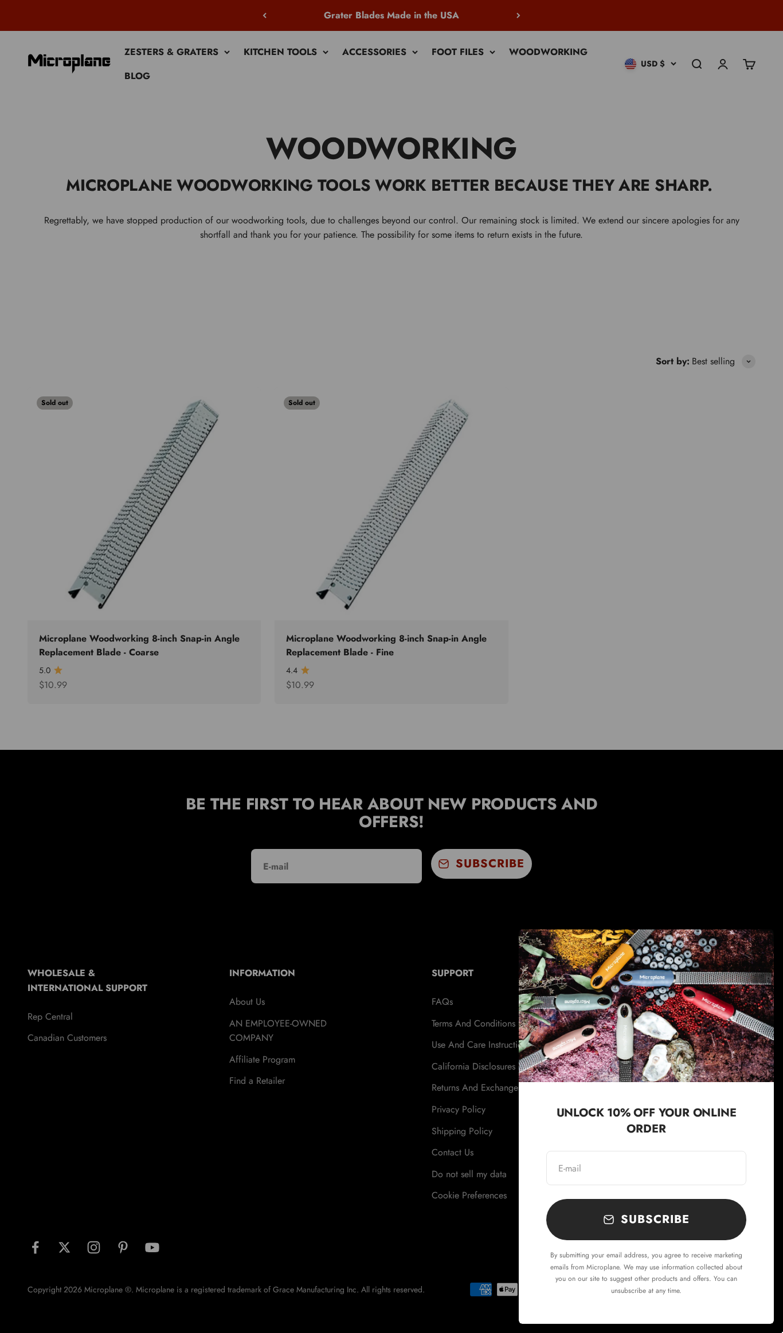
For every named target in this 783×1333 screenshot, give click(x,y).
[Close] (750, 952)
